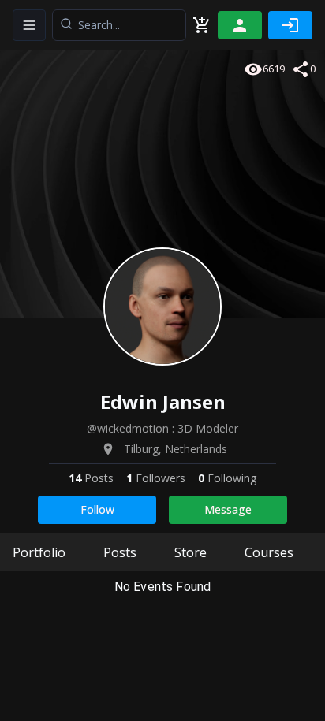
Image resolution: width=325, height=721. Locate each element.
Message (228, 509)
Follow (97, 509)
